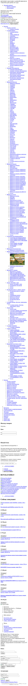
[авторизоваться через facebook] (1, 679)
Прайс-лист (7, 419)
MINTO (12, 125)
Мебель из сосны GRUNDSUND (18, 223)
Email (2, 674)
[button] (4, 513)
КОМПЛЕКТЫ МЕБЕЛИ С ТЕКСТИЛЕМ (17, 351)
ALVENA (12, 84)
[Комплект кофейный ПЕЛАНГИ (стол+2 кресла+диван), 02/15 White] (14, 592)
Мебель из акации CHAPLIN (17, 178)
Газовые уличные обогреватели (18, 71)
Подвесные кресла (15, 299)
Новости (6, 416)
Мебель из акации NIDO (16, 186)
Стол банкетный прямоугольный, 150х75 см (11, 529)
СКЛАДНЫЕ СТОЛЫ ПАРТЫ (18, 366)
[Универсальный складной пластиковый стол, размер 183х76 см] (14, 539)
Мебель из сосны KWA (16, 225)
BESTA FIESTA (14, 37)
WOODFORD (13, 168)
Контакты (6, 407)
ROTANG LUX (14, 47)
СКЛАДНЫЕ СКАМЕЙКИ (17, 359)
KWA (11, 41)
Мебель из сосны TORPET (17, 230)
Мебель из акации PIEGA (17, 187)
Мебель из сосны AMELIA (17, 203)
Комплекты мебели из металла (18, 154)
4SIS (11, 33)
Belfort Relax (13, 97)
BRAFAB (12, 39)
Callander (12, 104)
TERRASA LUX (14, 50)
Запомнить (5, 677)
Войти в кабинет (11, 6)
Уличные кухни (14, 317)
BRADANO (13, 102)
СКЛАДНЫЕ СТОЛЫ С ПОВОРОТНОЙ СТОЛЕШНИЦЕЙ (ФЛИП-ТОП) (17, 372)
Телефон (3, 658)
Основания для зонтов (16, 285)
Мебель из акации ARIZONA (18, 169)
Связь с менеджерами (9, 620)
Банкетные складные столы (14, 344)
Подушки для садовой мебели (18, 318)
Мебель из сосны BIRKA (16, 208)
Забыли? (3, 680)
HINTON (12, 116)
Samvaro (12, 139)
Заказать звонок (10, 666)
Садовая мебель (11, 30)
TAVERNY (13, 148)
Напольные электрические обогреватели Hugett (17, 73)
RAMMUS (13, 45)
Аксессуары (10, 307)
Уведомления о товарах (10, 619)
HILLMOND (13, 115)
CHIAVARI (13, 105)
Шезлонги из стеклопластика (18, 280)
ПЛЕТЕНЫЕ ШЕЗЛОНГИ (17, 274)
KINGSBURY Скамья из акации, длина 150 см (11, 567)
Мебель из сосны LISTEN (17, 226)
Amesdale (12, 87)
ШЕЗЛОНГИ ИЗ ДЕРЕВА (17, 277)
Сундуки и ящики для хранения (18, 310)
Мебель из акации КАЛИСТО (18, 191)
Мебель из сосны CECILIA (17, 211)
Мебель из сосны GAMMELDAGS (14, 220)
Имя (2, 656)
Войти (7, 680)
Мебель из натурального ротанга (15, 251)
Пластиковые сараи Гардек (17, 341)
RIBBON (12, 198)
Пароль (3, 675)
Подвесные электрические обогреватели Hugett (17, 78)
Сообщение (4, 663)
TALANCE (13, 147)
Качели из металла (15, 296)
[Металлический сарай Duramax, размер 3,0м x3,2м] (14, 516)
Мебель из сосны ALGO (16, 201)
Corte (11, 109)
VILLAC (12, 151)
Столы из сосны (14, 233)
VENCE (12, 150)
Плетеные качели (14, 298)
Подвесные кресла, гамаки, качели (16, 289)
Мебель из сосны (11, 194)
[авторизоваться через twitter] (2, 679)
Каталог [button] (6, 380)
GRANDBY (13, 114)
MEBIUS (12, 43)
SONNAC (12, 143)
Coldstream (13, 107)
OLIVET (12, 133)
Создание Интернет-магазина (7, 683)
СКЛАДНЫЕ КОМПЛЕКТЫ (18, 239)
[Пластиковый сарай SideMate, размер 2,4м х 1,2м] (14, 504)
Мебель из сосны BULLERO (17, 210)
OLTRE (12, 44)
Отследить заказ (8, 618)
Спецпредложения (9, 413)
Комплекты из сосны (15, 200)
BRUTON (12, 166)
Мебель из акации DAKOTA (17, 179)
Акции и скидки (11, 27)
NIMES (12, 129)
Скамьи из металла (15, 158)
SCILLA (12, 140)
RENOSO (12, 137)
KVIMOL (12, 40)
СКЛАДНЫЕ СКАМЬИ (16, 243)
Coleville (12, 108)
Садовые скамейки (12, 325)
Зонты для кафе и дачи (13, 282)
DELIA (12, 111)
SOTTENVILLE (14, 144)
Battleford (12, 93)
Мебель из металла (12, 82)
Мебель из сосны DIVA (16, 214)
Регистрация (10, 8)
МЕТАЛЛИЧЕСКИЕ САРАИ (18, 334)
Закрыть (3, 666)
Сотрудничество (8, 410)
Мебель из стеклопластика (14, 248)
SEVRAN (12, 141)
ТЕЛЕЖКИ (13, 246)
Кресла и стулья (14, 155)
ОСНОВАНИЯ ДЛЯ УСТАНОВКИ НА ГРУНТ (17, 337)
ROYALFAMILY (14, 48)
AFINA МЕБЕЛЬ (14, 34)
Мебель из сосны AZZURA (17, 207)
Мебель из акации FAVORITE (18, 183)
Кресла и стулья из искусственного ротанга (16, 59)
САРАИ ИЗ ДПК (14, 335)
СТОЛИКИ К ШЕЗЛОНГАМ (17, 275)
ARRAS (12, 90)
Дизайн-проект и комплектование (13, 409)
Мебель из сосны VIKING (17, 232)
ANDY (12, 89)
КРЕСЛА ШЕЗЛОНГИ (16, 273)
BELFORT (13, 94)
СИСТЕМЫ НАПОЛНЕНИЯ (18, 339)
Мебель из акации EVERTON (18, 182)
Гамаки (12, 293)
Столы (11, 159)
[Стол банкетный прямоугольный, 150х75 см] (13, 526)
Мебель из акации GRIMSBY (18, 184)
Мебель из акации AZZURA (17, 176)
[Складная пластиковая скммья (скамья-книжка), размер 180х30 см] (14, 552)
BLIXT (12, 101)
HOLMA (12, 197)
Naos (11, 128)
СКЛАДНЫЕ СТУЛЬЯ (16, 244)
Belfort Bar (12, 96)
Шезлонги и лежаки (12, 270)
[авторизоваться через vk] (4, 679)
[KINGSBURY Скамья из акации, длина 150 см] (14, 564)
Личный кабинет (8, 5)
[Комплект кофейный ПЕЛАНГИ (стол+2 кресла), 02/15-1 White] (14, 577)
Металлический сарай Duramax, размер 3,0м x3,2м (12, 519)
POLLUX (12, 134)
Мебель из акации (11, 164)
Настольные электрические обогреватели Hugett (17, 75)
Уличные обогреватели (13, 68)
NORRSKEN (13, 130)
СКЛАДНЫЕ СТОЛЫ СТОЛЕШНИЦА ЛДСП (16, 376)
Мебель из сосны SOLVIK (17, 229)
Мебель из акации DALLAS (17, 180)
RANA (12, 136)
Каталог (6, 26)
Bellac (11, 98)
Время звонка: (4, 660)
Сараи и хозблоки (11, 328)
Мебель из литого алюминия (17, 157)
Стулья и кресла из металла (17, 161)
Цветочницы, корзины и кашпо (18, 320)
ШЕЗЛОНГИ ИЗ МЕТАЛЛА (17, 278)
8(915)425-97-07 (5, 23)
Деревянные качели (15, 295)
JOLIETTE (13, 118)
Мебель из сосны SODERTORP (18, 228)
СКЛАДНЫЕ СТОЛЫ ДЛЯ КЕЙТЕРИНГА (17, 364)
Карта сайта (7, 420)
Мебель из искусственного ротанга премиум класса (17, 64)
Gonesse (12, 112)
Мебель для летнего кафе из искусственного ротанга (17, 61)
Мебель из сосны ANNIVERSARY (14, 205)
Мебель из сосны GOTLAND (18, 222)
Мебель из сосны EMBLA (17, 215)
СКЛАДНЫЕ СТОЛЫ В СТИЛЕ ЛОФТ (16, 361)
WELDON (12, 153)
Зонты (11, 287)
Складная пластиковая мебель (15, 236)
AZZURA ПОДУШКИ (16, 312)
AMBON (12, 86)
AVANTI (12, 91)
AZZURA (12, 36)
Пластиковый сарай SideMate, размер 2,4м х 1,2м (12, 507)
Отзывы (6, 417)
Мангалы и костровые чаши (17, 313)
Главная (6, 468)
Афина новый (13, 51)
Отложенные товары (9, 414)
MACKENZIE (13, 123)
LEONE (12, 119)
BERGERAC (13, 100)
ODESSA (12, 132)
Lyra (11, 122)
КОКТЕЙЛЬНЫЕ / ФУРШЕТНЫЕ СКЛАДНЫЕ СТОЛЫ (18, 348)
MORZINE (13, 126)
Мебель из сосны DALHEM (17, 212)
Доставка (6, 412)
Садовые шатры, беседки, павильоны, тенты (17, 305)
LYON (11, 121)
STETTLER (13, 146)
